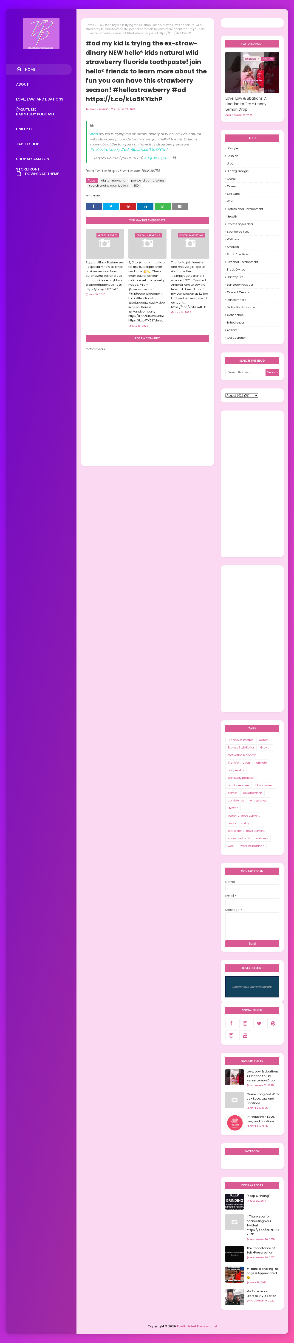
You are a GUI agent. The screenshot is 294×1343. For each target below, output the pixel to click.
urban (231, 163)
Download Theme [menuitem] (42, 173)
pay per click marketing (147, 180)
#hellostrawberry (105, 149)
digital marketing (113, 180)
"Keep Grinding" (258, 1196)
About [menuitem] (22, 84)
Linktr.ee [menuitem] (24, 129)
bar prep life (235, 277)
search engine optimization (108, 185)
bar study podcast (240, 285)
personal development (242, 262)
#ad (94, 133)
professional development (245, 209)
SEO (99, 25)
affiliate (232, 330)
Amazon (233, 247)
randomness (236, 300)
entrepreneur (235, 322)
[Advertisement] (252, 484)
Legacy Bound (98, 109)
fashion (232, 156)
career (231, 186)
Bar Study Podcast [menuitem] (35, 114)
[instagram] (245, 1023)
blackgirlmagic (238, 171)
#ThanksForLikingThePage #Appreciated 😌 (262, 1273)
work (230, 201)
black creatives (238, 254)
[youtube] (245, 1035)
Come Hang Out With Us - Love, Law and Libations (262, 1098)
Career (231, 179)
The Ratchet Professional (197, 1326)
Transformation (239, 763)
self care (233, 194)
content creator (238, 292)
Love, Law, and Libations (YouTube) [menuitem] (39, 100)
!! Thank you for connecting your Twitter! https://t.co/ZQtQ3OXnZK (262, 1225)
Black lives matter (240, 740)
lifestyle (232, 148)
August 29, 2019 (157, 158)
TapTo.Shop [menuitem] (27, 144)
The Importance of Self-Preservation (260, 1250)
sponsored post (238, 232)
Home (90, 25)
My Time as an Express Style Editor (261, 1293)
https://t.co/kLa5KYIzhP (149, 149)
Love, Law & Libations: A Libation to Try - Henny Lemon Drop (246, 104)
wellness (233, 239)
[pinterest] (273, 1023)
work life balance (252, 846)
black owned (236, 269)
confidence (235, 315)
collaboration (236, 338)
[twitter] (259, 1023)
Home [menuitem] (30, 69)
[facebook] (231, 1023)
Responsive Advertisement (252, 987)
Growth (232, 216)
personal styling (239, 823)
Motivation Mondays (241, 307)
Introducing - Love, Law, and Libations (260, 1118)
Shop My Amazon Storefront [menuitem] (32, 160)
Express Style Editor (240, 224)
